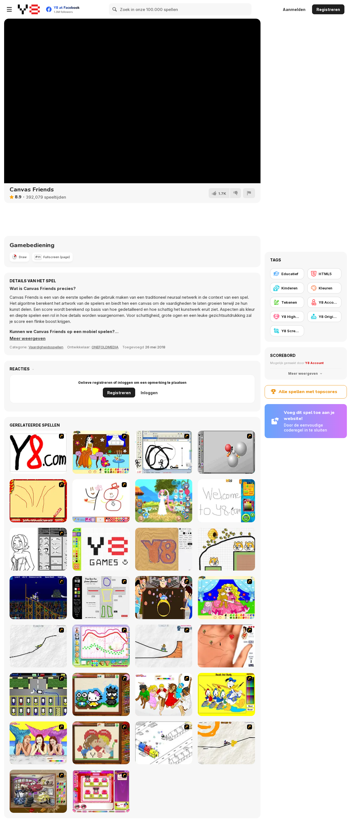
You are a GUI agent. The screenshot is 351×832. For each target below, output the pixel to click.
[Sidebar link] (9, 9)
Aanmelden (294, 9)
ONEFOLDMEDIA (105, 347)
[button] (28, 338)
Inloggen (149, 392)
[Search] (115, 9)
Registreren (328, 9)
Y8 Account (314, 363)
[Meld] (249, 193)
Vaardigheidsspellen (46, 347)
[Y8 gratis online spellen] (29, 9)
